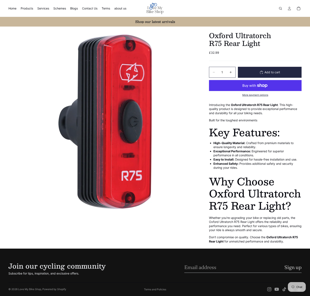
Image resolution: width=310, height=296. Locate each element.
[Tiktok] (284, 289)
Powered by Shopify (54, 289)
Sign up (293, 267)
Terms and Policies (155, 289)
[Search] (280, 8)
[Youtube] (276, 289)
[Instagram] (269, 289)
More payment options (255, 95)
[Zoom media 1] (103, 122)
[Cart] (298, 8)
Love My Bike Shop (29, 289)
